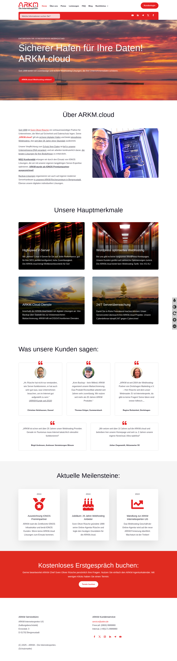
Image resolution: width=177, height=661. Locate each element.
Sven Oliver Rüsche (39, 130)
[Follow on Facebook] (94, 637)
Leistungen (74, 6)
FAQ (84, 6)
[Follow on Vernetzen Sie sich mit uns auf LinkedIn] (138, 15)
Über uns (54, 6)
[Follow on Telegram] (143, 15)
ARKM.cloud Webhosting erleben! (37, 79)
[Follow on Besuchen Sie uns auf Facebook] (153, 15)
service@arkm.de (100, 622)
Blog (90, 6)
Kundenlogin (149, 5)
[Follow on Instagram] (105, 637)
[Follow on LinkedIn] (110, 637)
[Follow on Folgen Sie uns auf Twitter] (148, 15)
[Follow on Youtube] (132, 15)
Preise (63, 6)
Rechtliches (100, 6)
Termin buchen (88, 584)
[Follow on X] (100, 637)
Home (44, 6)
